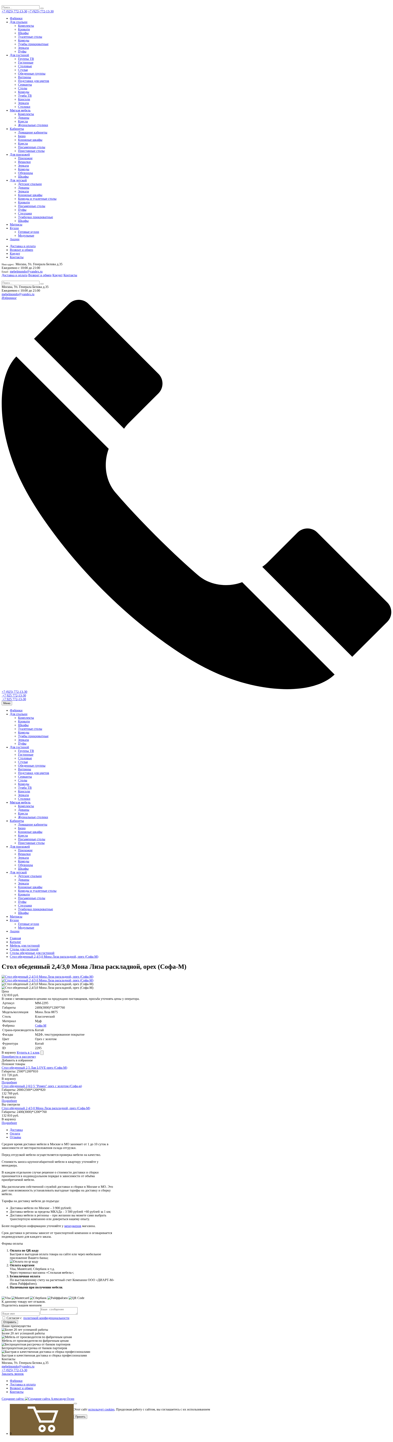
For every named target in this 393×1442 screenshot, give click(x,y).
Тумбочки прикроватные (35, 217)
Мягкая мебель (20, 110)
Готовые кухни (28, 232)
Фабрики (16, 18)
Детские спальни (30, 184)
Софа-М (40, 1025)
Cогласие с (37, 1318)
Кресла (23, 121)
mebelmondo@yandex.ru (26, 271)
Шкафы (23, 33)
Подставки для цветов (33, 81)
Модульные (26, 235)
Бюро (22, 136)
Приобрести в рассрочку (19, 1056)
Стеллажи (25, 213)
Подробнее (9, 1082)
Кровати (24, 29)
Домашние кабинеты (32, 132)
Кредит (15, 253)
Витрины (24, 77)
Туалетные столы (30, 36)
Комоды (23, 40)
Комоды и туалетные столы (37, 198)
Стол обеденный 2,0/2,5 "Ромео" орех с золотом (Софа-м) (42, 1086)
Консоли (24, 99)
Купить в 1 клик (28, 1052)
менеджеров (72, 1226)
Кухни (14, 228)
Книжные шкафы (30, 140)
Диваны (23, 117)
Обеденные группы (31, 73)
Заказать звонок (13, 1374)
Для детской (18, 180)
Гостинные (25, 62)
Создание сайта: (13, 1398)
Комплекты (26, 25)
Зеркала (23, 47)
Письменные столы (31, 147)
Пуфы (22, 51)
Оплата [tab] (15, 1133)
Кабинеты (17, 128)
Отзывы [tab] (15, 1137)
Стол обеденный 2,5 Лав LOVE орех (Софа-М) (34, 1067)
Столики (24, 106)
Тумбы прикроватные (33, 44)
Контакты (17, 257)
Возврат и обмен (21, 250)
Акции (14, 239)
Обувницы (25, 173)
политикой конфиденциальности (46, 1318)
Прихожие (25, 158)
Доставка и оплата (23, 246)
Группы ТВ (26, 59)
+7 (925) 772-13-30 (14, 11)
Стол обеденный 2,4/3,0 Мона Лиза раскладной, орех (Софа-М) (46, 1108)
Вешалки (24, 162)
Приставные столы (31, 151)
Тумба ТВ (25, 95)
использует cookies (101, 1409)
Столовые (25, 66)
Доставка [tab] (16, 1130)
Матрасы (16, 224)
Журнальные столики (33, 125)
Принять (80, 1416)
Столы (22, 88)
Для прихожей (20, 154)
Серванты (25, 84)
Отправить (9, 1322)
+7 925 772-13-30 (14, 695)
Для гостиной (19, 55)
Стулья (23, 70)
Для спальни (18, 22)
